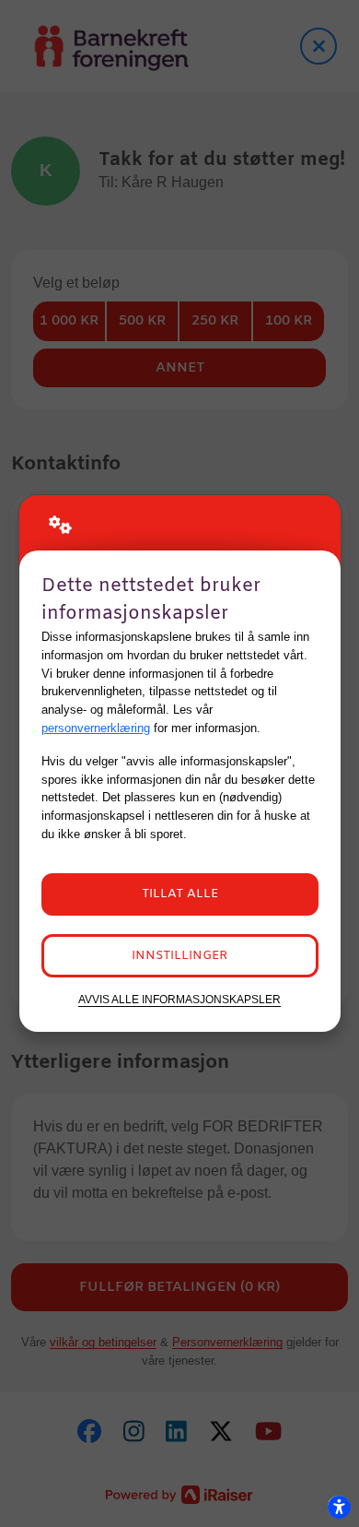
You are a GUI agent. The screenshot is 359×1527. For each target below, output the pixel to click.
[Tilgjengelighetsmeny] (339, 1507)
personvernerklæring (95, 728)
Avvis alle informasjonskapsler (179, 999)
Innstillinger (179, 956)
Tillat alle (180, 894)
